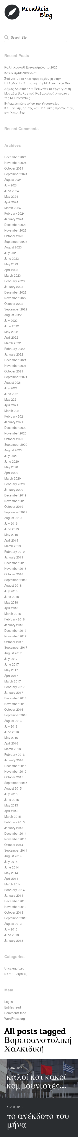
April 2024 (11, 202)
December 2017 (15, 630)
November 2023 (15, 230)
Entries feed (12, 1007)
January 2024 (13, 219)
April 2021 (11, 405)
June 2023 (11, 258)
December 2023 (15, 224)
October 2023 (13, 236)
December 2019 (15, 495)
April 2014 (11, 878)
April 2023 (11, 270)
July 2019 (11, 523)
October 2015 (13, 777)
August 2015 (13, 788)
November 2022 (15, 298)
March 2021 (12, 410)
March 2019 (12, 546)
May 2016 (11, 737)
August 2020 (13, 450)
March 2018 (12, 613)
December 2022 (15, 292)
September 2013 (15, 918)
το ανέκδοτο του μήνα (38, 1120)
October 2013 (13, 912)
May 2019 (11, 534)
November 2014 (15, 839)
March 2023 (12, 275)
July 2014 (11, 861)
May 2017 (11, 670)
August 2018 (13, 585)
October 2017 (13, 642)
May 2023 (11, 264)
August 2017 (13, 653)
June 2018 (11, 596)
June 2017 (11, 664)
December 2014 (15, 833)
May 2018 (11, 602)
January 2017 (13, 692)
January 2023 (13, 286)
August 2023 (13, 247)
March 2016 (12, 749)
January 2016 (13, 760)
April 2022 (11, 337)
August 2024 (13, 179)
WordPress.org (14, 1018)
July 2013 (11, 929)
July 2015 (11, 794)
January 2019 (13, 557)
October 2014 (13, 844)
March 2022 (12, 343)
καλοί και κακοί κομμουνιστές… (37, 1080)
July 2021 (11, 388)
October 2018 (13, 574)
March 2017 (12, 681)
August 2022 (13, 315)
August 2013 (13, 923)
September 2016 (15, 715)
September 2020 (15, 444)
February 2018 (14, 619)
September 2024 (15, 174)
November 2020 (15, 433)
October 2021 (13, 371)
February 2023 (14, 281)
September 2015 (15, 782)
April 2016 (11, 743)
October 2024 (13, 168)
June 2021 (11, 394)
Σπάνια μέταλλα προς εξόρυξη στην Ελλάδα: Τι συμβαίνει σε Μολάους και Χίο (37, 80)
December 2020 (15, 427)
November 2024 (15, 162)
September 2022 (15, 309)
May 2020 (11, 467)
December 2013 (15, 901)
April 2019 (11, 540)
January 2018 (13, 625)
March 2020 (12, 478)
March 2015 (12, 816)
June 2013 (11, 935)
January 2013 (13, 940)
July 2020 (11, 456)
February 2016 (14, 754)
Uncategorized (14, 968)
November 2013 (15, 906)
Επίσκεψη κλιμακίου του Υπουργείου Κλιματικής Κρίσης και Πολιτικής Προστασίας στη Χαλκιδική (39, 108)
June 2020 (11, 461)
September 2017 (15, 647)
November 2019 (15, 501)
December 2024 (15, 157)
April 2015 (11, 811)
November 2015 (15, 771)
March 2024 (12, 208)
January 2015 (13, 828)
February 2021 (14, 416)
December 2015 (15, 766)
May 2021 (11, 399)
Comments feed (15, 1013)
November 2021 (15, 365)
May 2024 (11, 196)
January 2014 (13, 895)
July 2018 (11, 591)
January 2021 (13, 422)
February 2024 (14, 213)
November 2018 (15, 568)
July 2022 (11, 320)
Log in (8, 1001)
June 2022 (11, 326)
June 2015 (11, 799)
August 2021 (13, 382)
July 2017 (11, 658)
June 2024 (11, 191)
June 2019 (11, 529)
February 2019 (14, 551)
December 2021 (15, 360)
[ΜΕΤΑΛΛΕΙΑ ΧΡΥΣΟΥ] (28, 18)
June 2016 (11, 732)
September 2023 (15, 241)
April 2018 (11, 608)
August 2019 (13, 518)
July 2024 (11, 185)
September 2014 (15, 850)
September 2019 (15, 512)
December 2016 (15, 698)
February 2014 (14, 890)
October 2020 (13, 439)
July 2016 (11, 726)
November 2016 (15, 704)
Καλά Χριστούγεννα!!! (21, 73)
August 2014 (13, 856)
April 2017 (11, 675)
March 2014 (12, 884)
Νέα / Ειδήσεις (15, 974)
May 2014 (11, 873)
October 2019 (13, 506)
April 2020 (11, 472)
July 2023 (11, 253)
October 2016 (13, 709)
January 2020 (13, 489)
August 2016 (13, 720)
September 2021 (15, 377)
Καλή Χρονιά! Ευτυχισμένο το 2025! (31, 67)
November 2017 (15, 636)
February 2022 (14, 348)
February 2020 (14, 484)
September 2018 (15, 580)
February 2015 (14, 822)
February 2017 (14, 687)
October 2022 (13, 303)
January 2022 (13, 354)
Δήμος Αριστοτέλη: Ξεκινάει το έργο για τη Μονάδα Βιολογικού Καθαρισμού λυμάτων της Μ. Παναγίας (37, 93)
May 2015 (11, 805)
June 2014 (11, 867)
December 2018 (15, 563)
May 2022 (11, 332)
